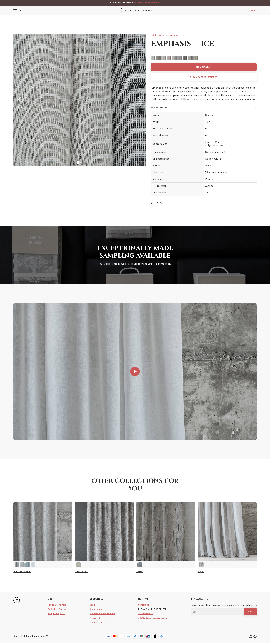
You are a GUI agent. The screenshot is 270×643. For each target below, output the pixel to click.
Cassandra (81, 571)
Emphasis (173, 35)
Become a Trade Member (102, 613)
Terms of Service (98, 618)
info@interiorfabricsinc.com (153, 618)
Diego (139, 571)
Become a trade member (147, 2)
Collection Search (57, 609)
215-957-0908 (145, 613)
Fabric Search (158, 35)
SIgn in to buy (203, 67)
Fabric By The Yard (57, 604)
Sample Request (56, 613)
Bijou (201, 571)
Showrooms (96, 609)
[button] (20, 10)
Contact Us (143, 604)
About (92, 604)
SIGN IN (252, 10)
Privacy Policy (97, 622)
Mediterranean (22, 571)
